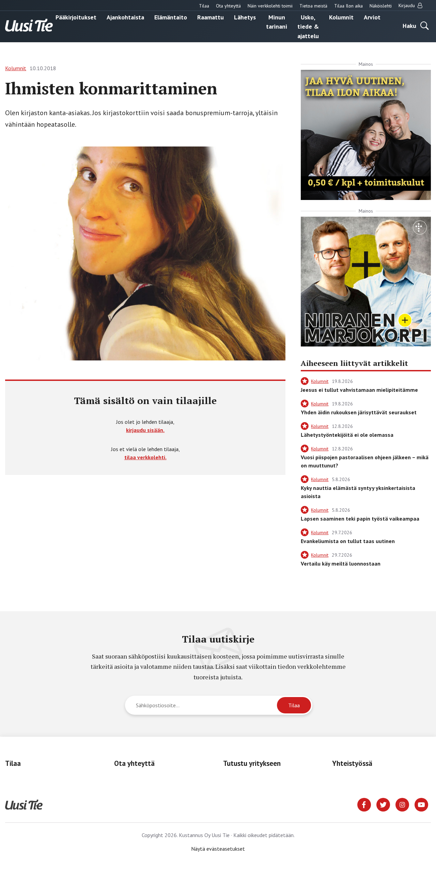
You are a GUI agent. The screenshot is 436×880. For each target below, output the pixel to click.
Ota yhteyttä (228, 6)
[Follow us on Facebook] (364, 804)
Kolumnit (341, 17)
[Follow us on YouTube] (421, 804)
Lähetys (245, 17)
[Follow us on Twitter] (383, 804)
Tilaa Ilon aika (348, 6)
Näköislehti (381, 6)
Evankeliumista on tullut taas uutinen (348, 541)
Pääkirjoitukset (76, 17)
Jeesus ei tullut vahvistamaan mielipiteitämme (359, 389)
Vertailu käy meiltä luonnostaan (340, 563)
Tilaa (204, 6)
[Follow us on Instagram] (402, 804)
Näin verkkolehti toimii (270, 6)
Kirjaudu (407, 5)
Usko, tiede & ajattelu (308, 26)
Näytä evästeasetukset (218, 848)
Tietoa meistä (313, 6)
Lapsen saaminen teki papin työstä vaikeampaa (360, 518)
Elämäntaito (170, 17)
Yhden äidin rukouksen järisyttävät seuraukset (359, 412)
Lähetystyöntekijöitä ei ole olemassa (347, 434)
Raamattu (210, 17)
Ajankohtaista (125, 17)
